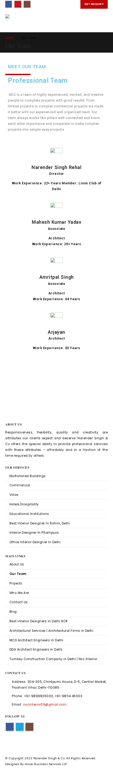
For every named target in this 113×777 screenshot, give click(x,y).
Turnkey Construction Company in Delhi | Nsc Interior (53, 659)
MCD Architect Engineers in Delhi (36, 640)
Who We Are (19, 593)
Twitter (20, 727)
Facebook (10, 727)
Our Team (18, 574)
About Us (16, 564)
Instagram (29, 727)
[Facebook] (8, 4)
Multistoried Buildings (27, 476)
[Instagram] (27, 4)
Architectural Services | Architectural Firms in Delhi (51, 631)
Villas (14, 495)
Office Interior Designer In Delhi (35, 542)
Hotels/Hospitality (24, 504)
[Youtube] (17, 4)
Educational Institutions (29, 514)
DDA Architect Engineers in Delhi (36, 649)
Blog (13, 612)
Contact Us (18, 602)
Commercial (19, 485)
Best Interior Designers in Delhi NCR (38, 621)
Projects (15, 583)
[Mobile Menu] (103, 20)
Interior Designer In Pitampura (34, 533)
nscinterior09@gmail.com (45, 704)
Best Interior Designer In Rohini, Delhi (39, 523)
